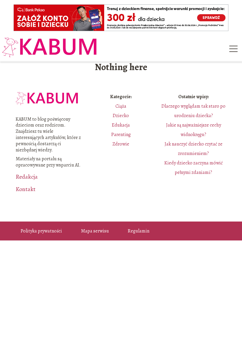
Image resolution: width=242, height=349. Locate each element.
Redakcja (27, 177)
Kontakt (25, 189)
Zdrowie (120, 144)
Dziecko (121, 115)
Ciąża (120, 106)
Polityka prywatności (41, 231)
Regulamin (138, 231)
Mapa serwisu (95, 231)
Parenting (121, 134)
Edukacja (121, 125)
